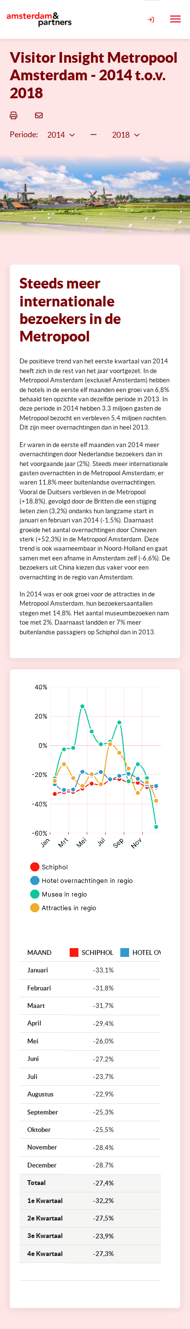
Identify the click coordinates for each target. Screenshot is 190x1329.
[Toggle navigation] (175, 19)
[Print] (15, 115)
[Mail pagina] (40, 115)
